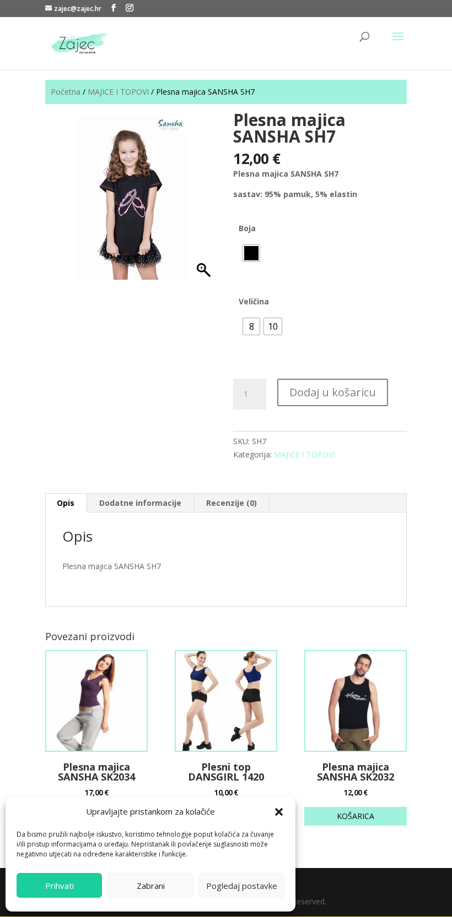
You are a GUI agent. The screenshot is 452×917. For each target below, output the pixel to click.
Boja (247, 228)
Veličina (254, 301)
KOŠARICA (355, 816)
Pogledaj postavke (241, 885)
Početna (65, 91)
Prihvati (59, 885)
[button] (278, 811)
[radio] (251, 253)
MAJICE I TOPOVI (118, 91)
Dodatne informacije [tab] (140, 503)
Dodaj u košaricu (332, 392)
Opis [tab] (65, 503)
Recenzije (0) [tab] (231, 503)
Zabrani (151, 885)
